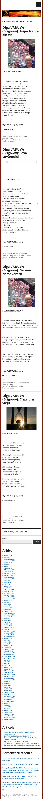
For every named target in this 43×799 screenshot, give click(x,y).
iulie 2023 (7, 602)
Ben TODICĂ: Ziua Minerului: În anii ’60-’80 (18, 736)
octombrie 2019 (9, 678)
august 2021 (8, 638)
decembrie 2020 (9, 653)
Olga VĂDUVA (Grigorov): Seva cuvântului (14, 153)
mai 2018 (7, 709)
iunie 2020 (7, 664)
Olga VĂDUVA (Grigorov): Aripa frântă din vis (20, 31)
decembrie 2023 (9, 593)
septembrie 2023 (9, 599)
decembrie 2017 (9, 718)
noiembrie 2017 (9, 719)
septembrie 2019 (9, 680)
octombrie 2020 (9, 656)
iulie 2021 (7, 640)
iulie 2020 (7, 662)
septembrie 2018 (9, 701)
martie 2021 (8, 647)
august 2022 (8, 617)
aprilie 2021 (8, 646)
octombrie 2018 (9, 700)
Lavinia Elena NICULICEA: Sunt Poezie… (26, 764)
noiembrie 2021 (9, 633)
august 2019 (8, 682)
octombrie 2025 (9, 559)
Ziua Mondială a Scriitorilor (23, 255)
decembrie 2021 (9, 631)
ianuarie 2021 (8, 651)
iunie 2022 (7, 620)
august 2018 (8, 703)
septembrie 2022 (9, 615)
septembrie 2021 (9, 636)
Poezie (11, 138)
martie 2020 (8, 669)
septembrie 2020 (10, 658)
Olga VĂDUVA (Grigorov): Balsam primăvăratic (16, 270)
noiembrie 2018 (9, 698)
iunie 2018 (7, 707)
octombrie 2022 (9, 613)
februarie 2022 (9, 627)
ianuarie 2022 (8, 629)
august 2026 (8, 555)
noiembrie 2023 (9, 595)
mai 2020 (7, 665)
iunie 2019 (7, 685)
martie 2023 (8, 609)
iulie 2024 (7, 581)
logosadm (24, 136)
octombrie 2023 (9, 597)
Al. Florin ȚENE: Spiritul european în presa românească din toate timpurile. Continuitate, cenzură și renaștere (22, 744)
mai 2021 (7, 644)
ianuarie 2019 (8, 694)
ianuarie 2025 (8, 572)
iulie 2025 (7, 564)
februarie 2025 (9, 570)
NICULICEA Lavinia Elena (11, 758)
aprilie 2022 (8, 624)
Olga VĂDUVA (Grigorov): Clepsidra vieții (18, 399)
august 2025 (8, 563)
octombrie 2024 (9, 577)
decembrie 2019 (9, 674)
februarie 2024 (9, 590)
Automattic (6, 797)
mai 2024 (7, 584)
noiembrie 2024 (9, 575)
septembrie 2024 (9, 579)
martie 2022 (8, 626)
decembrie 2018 (9, 696)
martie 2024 (8, 588)
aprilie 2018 (8, 710)
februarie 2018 (9, 714)
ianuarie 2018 (8, 716)
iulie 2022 (7, 618)
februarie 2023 (9, 611)
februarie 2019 (9, 692)
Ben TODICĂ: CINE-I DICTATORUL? (16, 741)
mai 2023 (7, 606)
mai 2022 (7, 622)
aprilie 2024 (8, 586)
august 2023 (8, 600)
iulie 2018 (7, 705)
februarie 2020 (9, 671)
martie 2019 (8, 691)
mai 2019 (7, 687)
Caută (4, 539)
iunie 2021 (7, 642)
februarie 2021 (9, 649)
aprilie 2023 (8, 608)
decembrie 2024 (9, 573)
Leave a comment (8, 142)
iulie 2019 (7, 683)
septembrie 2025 (9, 561)
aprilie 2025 (8, 566)
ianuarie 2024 (8, 591)
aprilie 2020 (8, 667)
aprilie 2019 (8, 689)
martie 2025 (8, 568)
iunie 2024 (7, 582)
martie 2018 (8, 712)
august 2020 (8, 660)
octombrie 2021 (9, 635)
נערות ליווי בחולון (6, 764)
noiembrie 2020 (9, 655)
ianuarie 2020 (8, 673)
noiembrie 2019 (9, 676)
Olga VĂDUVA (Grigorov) (16, 140)
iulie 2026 (7, 557)
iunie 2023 (7, 604)
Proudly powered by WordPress (13, 795)
